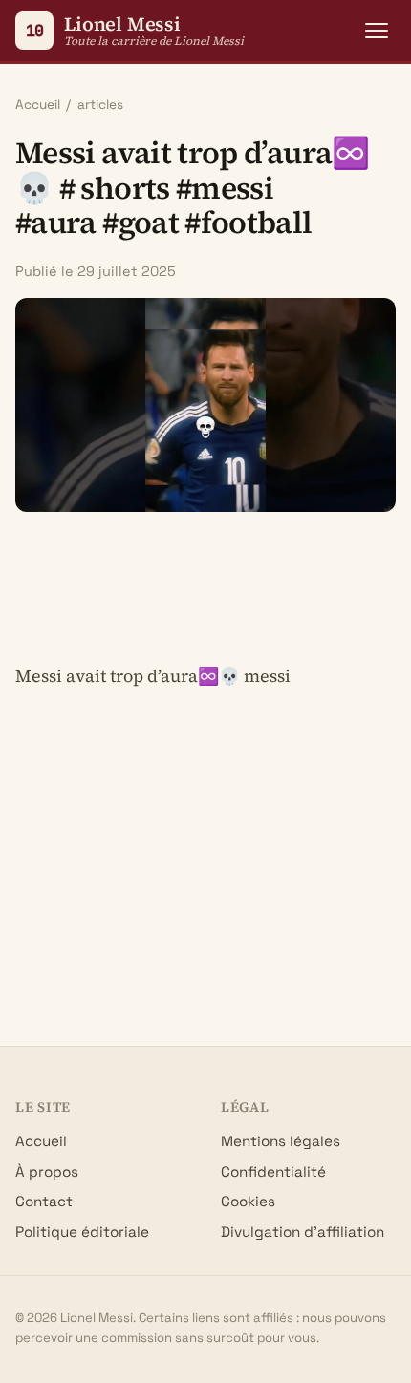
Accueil (37, 104)
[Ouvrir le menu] (376, 30)
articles (100, 104)
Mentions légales (280, 1141)
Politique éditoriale (82, 1232)
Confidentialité (273, 1171)
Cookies (248, 1201)
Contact (44, 1201)
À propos (46, 1171)
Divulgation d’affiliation (302, 1232)
